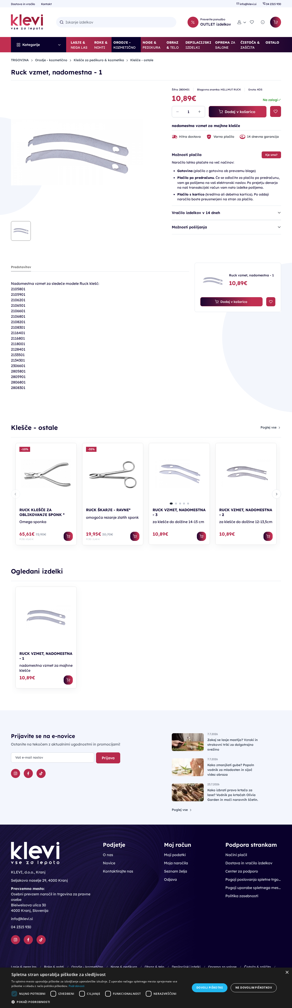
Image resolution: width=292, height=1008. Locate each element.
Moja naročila (176, 863)
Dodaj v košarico (240, 111)
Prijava (108, 758)
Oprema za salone (222, 967)
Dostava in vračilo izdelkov (248, 863)
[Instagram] (15, 773)
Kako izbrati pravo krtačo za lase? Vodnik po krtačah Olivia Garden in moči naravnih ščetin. (232, 795)
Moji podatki (175, 854)
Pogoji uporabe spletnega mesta (253, 887)
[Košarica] (275, 22)
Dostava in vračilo (23, 4)
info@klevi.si (248, 4)
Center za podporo (241, 871)
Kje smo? (271, 154)
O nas (108, 854)
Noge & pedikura (124, 967)
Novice (109, 863)
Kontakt (46, 4)
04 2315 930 (273, 4)
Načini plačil (236, 854)
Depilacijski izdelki (186, 967)
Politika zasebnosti (241, 896)
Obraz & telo (154, 967)
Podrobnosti (77, 986)
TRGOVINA (20, 60)
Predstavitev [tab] (21, 267)
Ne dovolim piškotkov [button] (253, 987)
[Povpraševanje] (262, 22)
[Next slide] (276, 494)
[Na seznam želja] (275, 111)
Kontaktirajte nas (118, 871)
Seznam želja (175, 871)
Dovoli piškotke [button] (209, 987)
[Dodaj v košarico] (68, 536)
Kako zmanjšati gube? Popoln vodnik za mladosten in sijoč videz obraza (230, 770)
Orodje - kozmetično (51, 60)
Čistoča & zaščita (257, 967)
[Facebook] (28, 773)
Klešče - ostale (141, 60)
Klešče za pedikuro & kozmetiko (99, 60)
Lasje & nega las (23, 967)
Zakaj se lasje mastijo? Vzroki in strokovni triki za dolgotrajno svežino (232, 744)
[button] (241, 22)
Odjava (170, 879)
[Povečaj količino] (199, 111)
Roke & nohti (54, 967)
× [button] (287, 972)
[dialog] (146, 988)
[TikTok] (41, 773)
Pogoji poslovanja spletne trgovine (253, 879)
